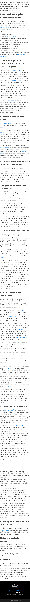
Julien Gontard (11, 37)
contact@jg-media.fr (15, 590)
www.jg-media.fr (5, 27)
